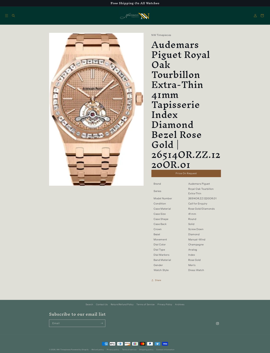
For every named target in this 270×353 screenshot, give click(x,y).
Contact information (165, 349)
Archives (179, 304)
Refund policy (98, 349)
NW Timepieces (64, 349)
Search (89, 304)
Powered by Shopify (80, 349)
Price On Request (186, 173)
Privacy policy (113, 349)
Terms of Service (145, 304)
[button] (6, 15)
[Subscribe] (101, 323)
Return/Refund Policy (122, 304)
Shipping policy (146, 349)
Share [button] (158, 280)
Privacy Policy (165, 304)
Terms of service (129, 349)
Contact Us (102, 304)
